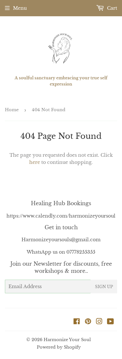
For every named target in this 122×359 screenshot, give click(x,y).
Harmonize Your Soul (67, 339)
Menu (20, 8)
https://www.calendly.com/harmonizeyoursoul (61, 216)
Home (12, 110)
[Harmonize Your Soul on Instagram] (99, 322)
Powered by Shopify (59, 347)
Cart (111, 8)
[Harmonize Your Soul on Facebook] (76, 322)
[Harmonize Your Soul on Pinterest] (88, 322)
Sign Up (104, 286)
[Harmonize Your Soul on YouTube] (110, 322)
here (34, 162)
